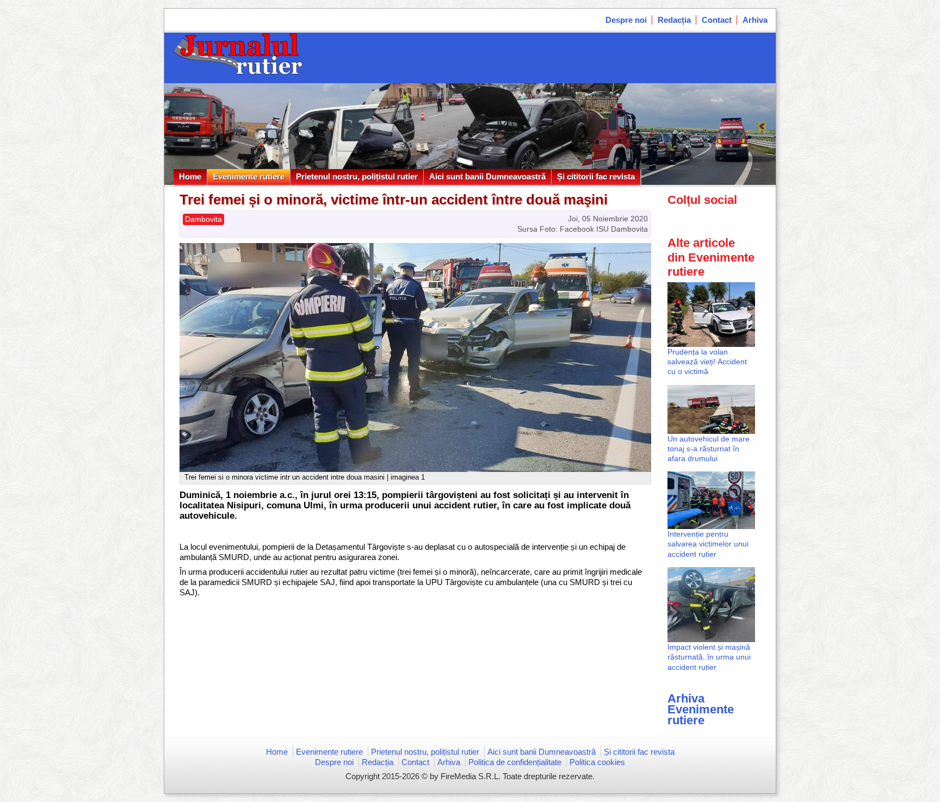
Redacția (674, 19)
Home (190, 176)
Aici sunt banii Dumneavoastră (487, 176)
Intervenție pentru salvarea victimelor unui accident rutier (708, 544)
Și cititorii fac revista (596, 176)
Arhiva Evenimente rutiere (700, 709)
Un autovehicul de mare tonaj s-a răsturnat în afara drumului (708, 448)
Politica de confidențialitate (514, 762)
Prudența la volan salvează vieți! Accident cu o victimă (707, 361)
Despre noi (626, 19)
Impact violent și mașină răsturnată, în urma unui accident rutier (709, 657)
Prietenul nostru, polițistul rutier (357, 176)
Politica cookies (597, 762)
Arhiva (755, 19)
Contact (717, 19)
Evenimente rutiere (249, 176)
